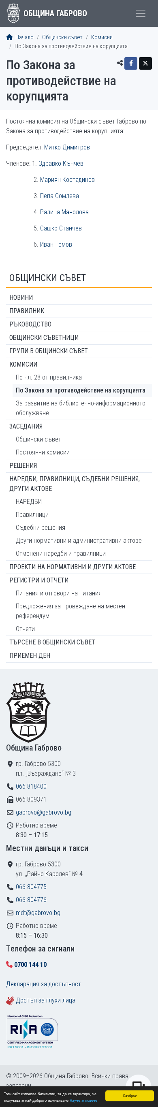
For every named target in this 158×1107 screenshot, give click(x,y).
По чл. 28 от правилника (49, 377)
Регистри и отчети (38, 580)
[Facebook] (130, 63)
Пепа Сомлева (59, 196)
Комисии (102, 37)
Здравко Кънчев (60, 163)
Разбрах (130, 1095)
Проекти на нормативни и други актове (72, 567)
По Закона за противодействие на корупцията (80, 390)
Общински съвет (62, 37)
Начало (24, 37)
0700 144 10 (30, 964)
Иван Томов (56, 244)
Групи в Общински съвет (48, 351)
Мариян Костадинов (67, 179)
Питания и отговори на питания (59, 593)
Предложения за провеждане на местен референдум (70, 611)
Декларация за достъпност (43, 984)
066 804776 (31, 900)
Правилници (32, 514)
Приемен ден (29, 655)
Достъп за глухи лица (45, 1000)
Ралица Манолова (64, 212)
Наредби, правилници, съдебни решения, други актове (74, 484)
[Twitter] (145, 63)
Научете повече (83, 1100)
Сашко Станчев (61, 228)
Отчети (25, 629)
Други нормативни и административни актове (79, 540)
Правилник (26, 311)
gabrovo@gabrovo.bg (43, 812)
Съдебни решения (40, 527)
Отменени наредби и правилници (61, 553)
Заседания (26, 426)
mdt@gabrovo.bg (38, 913)
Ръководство (30, 324)
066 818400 (31, 786)
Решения (23, 465)
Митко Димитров (67, 147)
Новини (21, 297)
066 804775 (31, 887)
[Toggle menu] (141, 13)
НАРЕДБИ (29, 502)
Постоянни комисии (43, 452)
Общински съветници (44, 337)
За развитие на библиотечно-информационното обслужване (80, 408)
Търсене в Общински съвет (52, 642)
